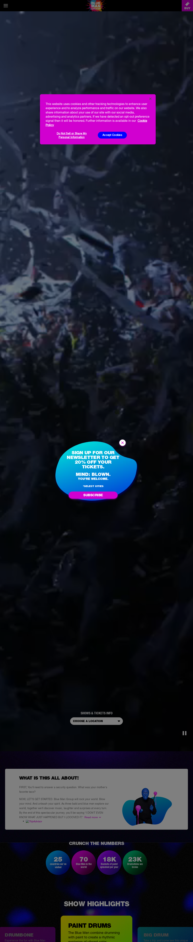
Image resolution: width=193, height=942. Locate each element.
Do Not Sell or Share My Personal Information (72, 135)
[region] (98, 119)
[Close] (150, 99)
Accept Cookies (112, 134)
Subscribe (93, 495)
